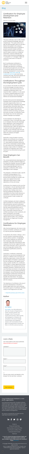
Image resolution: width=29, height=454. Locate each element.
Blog (4, 8)
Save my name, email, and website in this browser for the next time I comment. (13, 375)
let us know (16, 440)
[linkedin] (8, 419)
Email (5, 366)
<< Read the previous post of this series (14, 292)
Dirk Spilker (8, 307)
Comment (6, 346)
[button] (2, 451)
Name (5, 358)
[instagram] (17, 419)
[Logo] (6, 2)
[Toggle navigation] (26, 2)
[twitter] (14, 419)
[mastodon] (20, 419)
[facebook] (11, 419)
